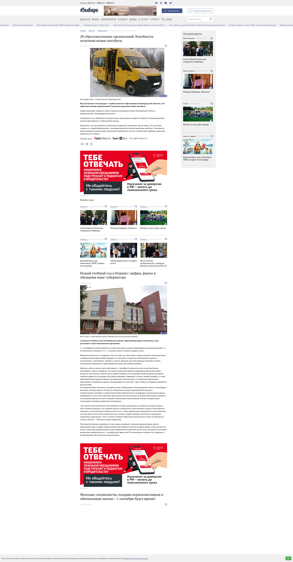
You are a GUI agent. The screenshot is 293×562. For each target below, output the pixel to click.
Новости (92, 30)
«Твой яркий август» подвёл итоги (87, 25)
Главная (83, 30)
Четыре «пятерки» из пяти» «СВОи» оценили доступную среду (243, 25)
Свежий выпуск (174, 11)
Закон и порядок (189, 136)
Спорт (185, 103)
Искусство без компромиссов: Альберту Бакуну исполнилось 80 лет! (130, 25)
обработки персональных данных (135, 558)
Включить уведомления (202, 11)
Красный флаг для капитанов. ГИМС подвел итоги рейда (48, 25)
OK (288, 558)
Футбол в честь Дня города (13, 25)
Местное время (188, 38)
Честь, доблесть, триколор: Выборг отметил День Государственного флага (188, 25)
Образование (103, 30)
